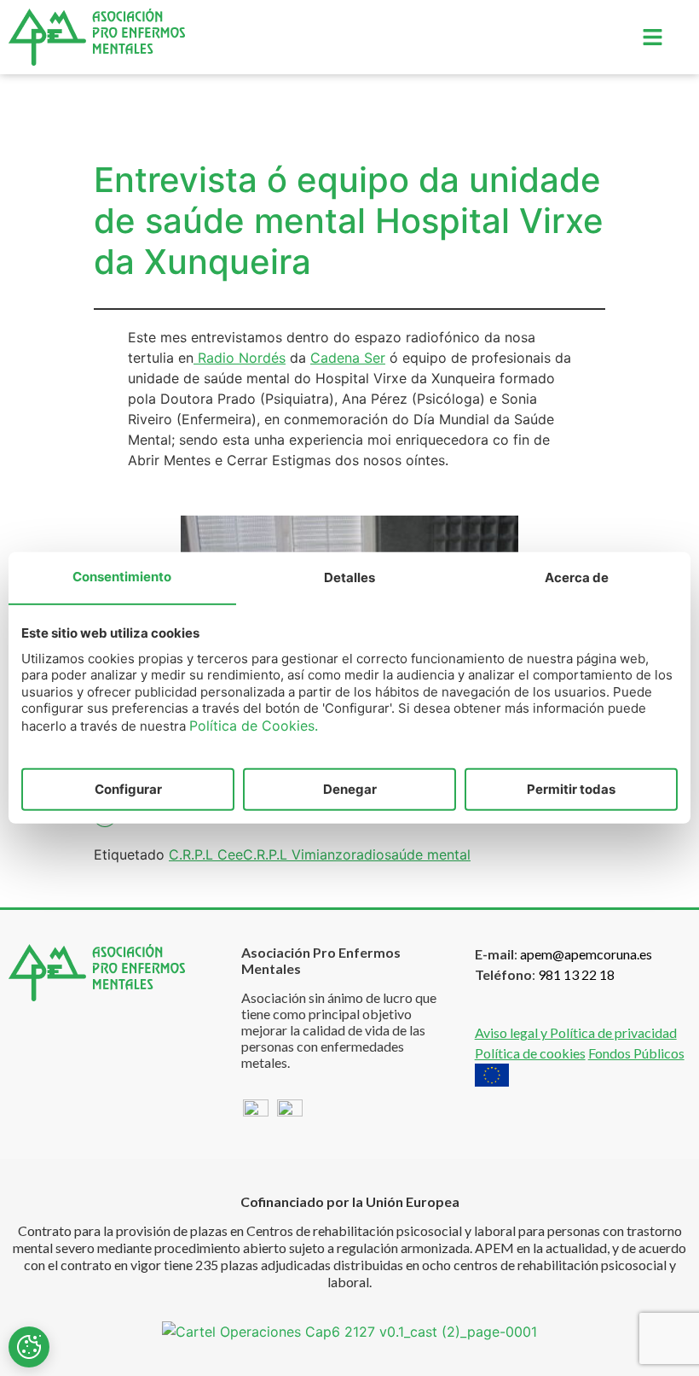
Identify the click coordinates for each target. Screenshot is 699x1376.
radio (367, 854)
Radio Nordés (240, 357)
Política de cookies (530, 1053)
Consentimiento (121, 576)
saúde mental (427, 854)
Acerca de (577, 577)
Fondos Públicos (636, 1053)
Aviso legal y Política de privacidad (576, 1032)
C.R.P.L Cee (206, 854)
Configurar (128, 789)
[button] (652, 37)
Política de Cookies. (253, 724)
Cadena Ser (347, 357)
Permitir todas (571, 789)
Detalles (349, 577)
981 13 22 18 (576, 974)
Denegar (350, 789)
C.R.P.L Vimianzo (297, 854)
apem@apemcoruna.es (586, 954)
